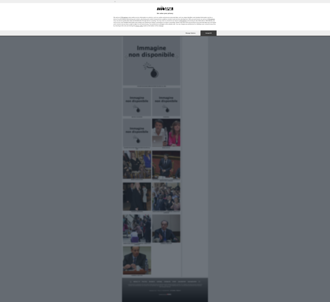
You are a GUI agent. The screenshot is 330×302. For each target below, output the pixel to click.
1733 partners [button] (124, 17)
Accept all (208, 33)
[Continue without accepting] (115, 1)
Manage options (191, 33)
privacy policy (139, 26)
